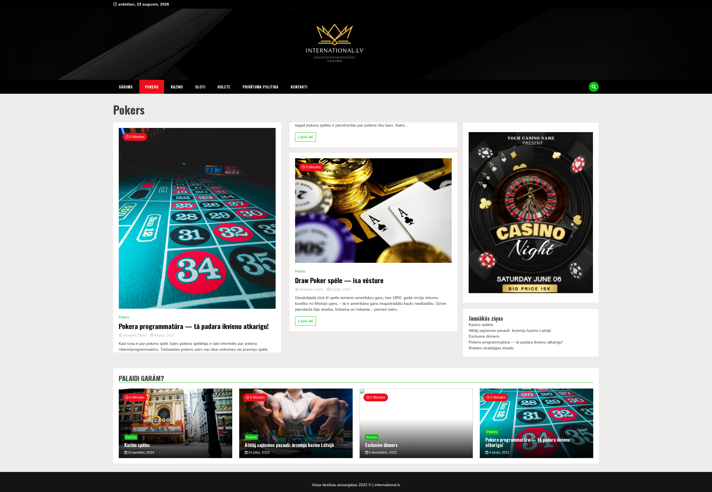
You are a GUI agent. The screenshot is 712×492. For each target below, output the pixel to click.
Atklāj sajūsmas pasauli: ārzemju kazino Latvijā (510, 330)
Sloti (200, 87)
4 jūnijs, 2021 (163, 335)
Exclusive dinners (484, 336)
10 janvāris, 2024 (140, 452)
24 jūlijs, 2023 (259, 452)
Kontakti (299, 87)
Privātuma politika (260, 87)
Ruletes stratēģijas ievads (491, 348)
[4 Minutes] (175, 456)
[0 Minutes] (416, 456)
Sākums (126, 87)
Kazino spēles (481, 324)
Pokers (152, 87)
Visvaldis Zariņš (135, 335)
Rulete (223, 87)
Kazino (177, 87)
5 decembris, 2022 (382, 452)
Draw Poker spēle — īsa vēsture (339, 280)
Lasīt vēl (305, 137)
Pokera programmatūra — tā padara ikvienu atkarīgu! (194, 326)
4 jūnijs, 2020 (340, 289)
